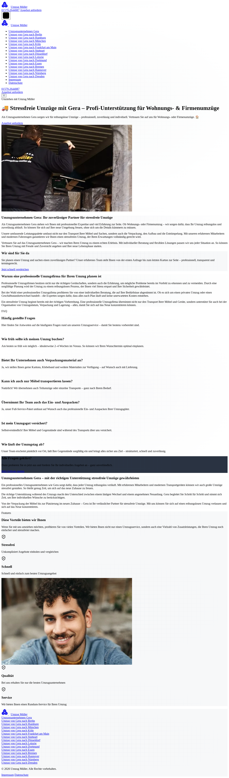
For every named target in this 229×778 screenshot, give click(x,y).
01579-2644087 (10, 10)
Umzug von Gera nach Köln (25, 44)
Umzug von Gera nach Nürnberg (27, 73)
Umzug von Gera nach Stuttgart (27, 50)
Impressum (15, 79)
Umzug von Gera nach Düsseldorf (28, 53)
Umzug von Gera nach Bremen (26, 66)
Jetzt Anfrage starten (12, 471)
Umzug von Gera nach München (27, 40)
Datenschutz (16, 82)
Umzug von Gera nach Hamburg (27, 37)
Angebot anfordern (31, 10)
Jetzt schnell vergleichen (15, 269)
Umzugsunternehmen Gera (24, 31)
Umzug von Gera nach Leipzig (26, 57)
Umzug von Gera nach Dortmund (28, 60)
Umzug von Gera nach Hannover (27, 69)
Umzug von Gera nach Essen (25, 63)
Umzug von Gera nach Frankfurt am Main (32, 47)
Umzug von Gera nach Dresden (27, 76)
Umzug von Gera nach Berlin (25, 34)
